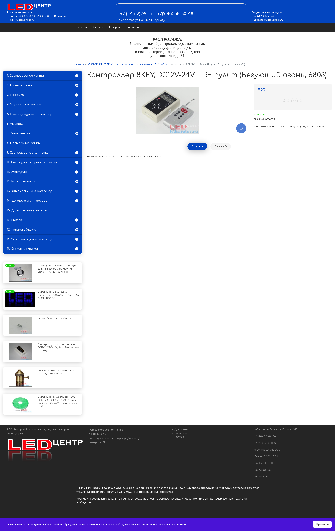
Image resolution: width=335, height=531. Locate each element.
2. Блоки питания (20, 85)
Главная (81, 27)
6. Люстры (15, 123)
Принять (322, 524)
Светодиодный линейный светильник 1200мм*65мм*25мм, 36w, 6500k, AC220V (58, 295)
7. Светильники (18, 133)
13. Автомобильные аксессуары (30, 191)
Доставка (181, 429)
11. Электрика (17, 172)
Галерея (114, 27)
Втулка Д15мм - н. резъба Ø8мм (56, 318)
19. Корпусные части (22, 248)
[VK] (254, 6)
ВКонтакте (262, 476)
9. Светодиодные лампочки (27, 152)
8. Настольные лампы (23, 143)
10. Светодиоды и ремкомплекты (32, 162)
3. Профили (15, 95)
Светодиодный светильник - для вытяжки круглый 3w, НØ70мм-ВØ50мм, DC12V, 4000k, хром (57, 268)
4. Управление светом (24, 104)
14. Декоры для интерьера (27, 200)
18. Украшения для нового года (30, 239)
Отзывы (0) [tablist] (220, 146)
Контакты (132, 27)
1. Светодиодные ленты (25, 75)
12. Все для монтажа (22, 181)
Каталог (98, 27)
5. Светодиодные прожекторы (30, 114)
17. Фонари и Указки (21, 229)
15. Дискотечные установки (28, 210)
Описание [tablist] (197, 146)
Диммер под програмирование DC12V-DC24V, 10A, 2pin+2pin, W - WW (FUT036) (58, 347)
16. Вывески (15, 220)
